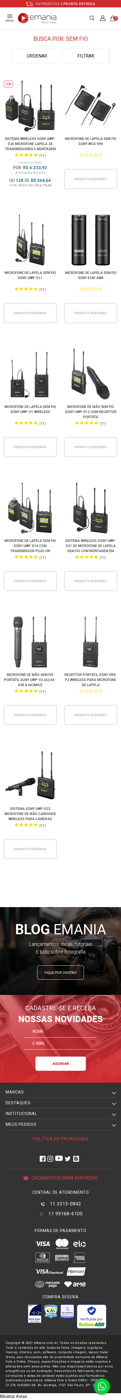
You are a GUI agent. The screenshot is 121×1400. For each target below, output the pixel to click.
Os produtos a (65, 4)
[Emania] (37, 18)
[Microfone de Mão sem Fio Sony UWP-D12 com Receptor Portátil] (91, 375)
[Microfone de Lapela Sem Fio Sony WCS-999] (91, 107)
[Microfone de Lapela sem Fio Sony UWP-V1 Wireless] (30, 375)
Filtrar (85, 56)
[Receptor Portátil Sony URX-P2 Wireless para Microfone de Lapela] (91, 643)
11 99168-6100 (65, 1213)
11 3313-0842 (64, 1204)
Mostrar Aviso (13, 1396)
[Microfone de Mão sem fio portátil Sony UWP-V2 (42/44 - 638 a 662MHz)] (30, 643)
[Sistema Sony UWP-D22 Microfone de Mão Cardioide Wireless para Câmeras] (30, 777)
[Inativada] (34, 1314)
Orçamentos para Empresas (64, 1178)
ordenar (37, 56)
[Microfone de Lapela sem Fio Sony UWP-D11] (30, 241)
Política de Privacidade (61, 1139)
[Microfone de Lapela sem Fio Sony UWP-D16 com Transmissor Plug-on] (30, 509)
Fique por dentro (60, 973)
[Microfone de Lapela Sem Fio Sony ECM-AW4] (91, 241)
